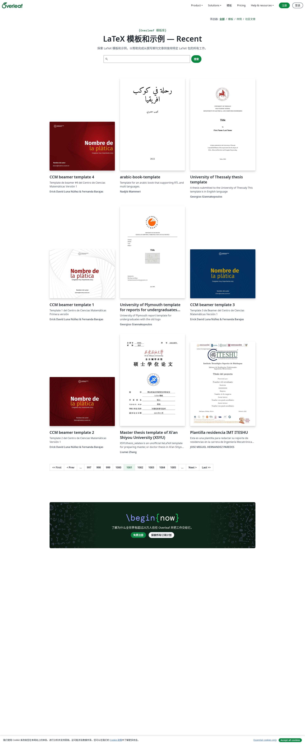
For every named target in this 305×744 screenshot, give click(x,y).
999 (108, 467)
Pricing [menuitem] (241, 5)
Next (193, 467)
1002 (140, 467)
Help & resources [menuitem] (261, 5)
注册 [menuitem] (284, 5)
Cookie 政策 (116, 739)
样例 (239, 19)
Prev (70, 467)
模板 (230, 19)
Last (206, 467)
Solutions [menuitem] (213, 5)
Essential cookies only (265, 739)
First (56, 467)
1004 (162, 467)
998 (98, 467)
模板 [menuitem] (229, 5)
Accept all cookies (290, 740)
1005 (173, 467)
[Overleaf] (12, 5)
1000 (118, 467)
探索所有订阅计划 (161, 535)
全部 (222, 19)
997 (89, 467)
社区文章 (250, 19)
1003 (151, 467)
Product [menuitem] (196, 5)
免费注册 (138, 535)
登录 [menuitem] (297, 5)
